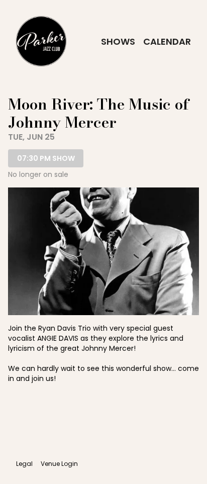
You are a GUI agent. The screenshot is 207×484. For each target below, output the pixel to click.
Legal (24, 463)
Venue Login (59, 463)
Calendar (167, 41)
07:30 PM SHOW (46, 158)
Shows (118, 41)
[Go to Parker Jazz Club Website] (41, 41)
